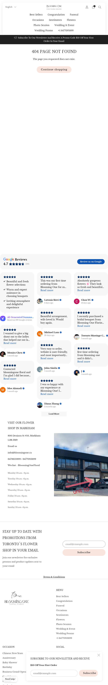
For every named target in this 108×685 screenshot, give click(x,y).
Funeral (74, 15)
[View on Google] (40, 301)
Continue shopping (54, 69)
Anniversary (9, 658)
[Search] (99, 7)
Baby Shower (10, 662)
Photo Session (42, 25)
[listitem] (54, 39)
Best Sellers (36, 15)
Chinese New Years (13, 653)
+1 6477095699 (66, 30)
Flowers (71, 20)
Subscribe (89, 673)
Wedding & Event (64, 25)
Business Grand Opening (16, 671)
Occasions (38, 20)
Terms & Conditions (54, 577)
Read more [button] (46, 290)
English (9, 7)
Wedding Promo (44, 30)
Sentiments (55, 20)
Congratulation (56, 15)
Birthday (7, 667)
